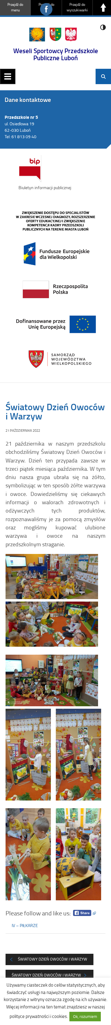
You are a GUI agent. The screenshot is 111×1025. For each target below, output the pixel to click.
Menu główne (7, 76)
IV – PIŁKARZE (25, 925)
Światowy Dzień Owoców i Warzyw (52, 959)
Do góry (103, 7)
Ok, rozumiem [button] (85, 1016)
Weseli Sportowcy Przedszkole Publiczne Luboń (55, 54)
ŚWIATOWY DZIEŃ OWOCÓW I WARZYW (46, 975)
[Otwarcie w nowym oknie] (55, 288)
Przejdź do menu (15, 7)
